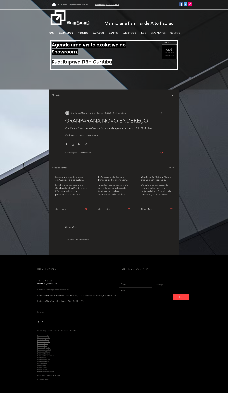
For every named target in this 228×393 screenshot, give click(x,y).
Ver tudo (172, 167)
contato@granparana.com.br (75, 4)
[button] (172, 95)
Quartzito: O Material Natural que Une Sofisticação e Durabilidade (156, 178)
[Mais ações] (161, 112)
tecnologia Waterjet (43, 379)
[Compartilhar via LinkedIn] (79, 144)
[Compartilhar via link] (86, 144)
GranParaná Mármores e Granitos (61, 330)
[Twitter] (185, 4)
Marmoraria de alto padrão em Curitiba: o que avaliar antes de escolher (69, 178)
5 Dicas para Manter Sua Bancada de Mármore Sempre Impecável (114, 178)
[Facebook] (181, 4)
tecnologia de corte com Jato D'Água (48, 375)
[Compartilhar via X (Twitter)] (73, 144)
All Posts (56, 95)
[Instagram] (190, 4)
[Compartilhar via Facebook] (66, 144)
